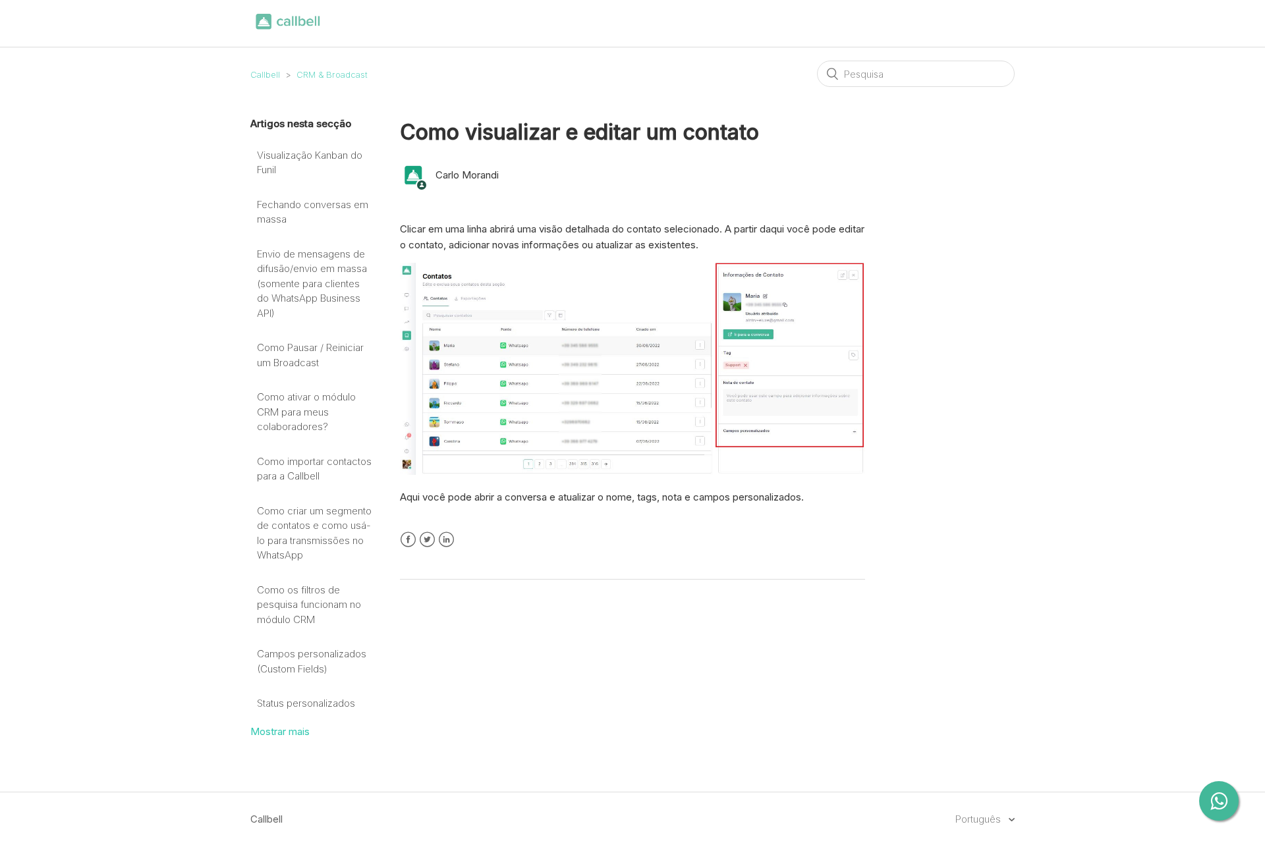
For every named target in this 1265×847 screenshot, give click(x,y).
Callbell (265, 74)
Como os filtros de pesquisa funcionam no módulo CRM (309, 605)
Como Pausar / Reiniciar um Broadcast (310, 355)
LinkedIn (446, 540)
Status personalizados (306, 703)
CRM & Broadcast (332, 74)
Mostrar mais (280, 731)
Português (979, 819)
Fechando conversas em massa (312, 212)
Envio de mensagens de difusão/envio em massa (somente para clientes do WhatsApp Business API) (312, 283)
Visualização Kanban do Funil (309, 163)
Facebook (408, 540)
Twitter (427, 540)
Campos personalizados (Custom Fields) (311, 661)
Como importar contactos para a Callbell (314, 469)
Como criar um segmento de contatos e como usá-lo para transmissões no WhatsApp (314, 533)
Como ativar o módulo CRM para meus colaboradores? (306, 412)
